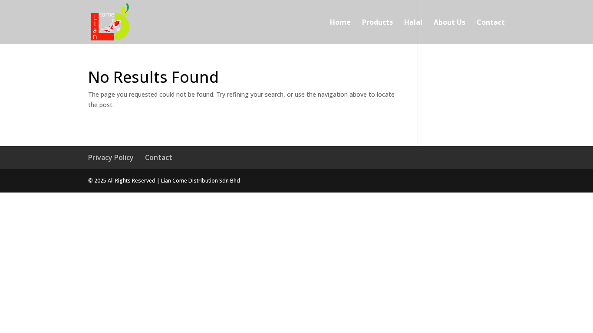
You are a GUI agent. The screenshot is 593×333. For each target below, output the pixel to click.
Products (377, 23)
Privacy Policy (111, 157)
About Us (449, 23)
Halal (413, 23)
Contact (491, 23)
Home (340, 23)
